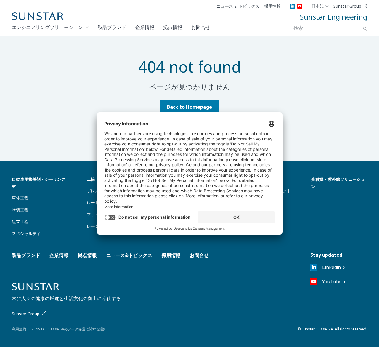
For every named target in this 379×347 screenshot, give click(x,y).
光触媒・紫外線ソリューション (338, 182)
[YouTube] (299, 6)
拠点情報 (172, 27)
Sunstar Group (347, 6)
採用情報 (272, 6)
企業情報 (144, 27)
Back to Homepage (189, 107)
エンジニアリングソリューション (47, 27)
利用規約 (19, 329)
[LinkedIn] (292, 6)
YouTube (331, 281)
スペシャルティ (26, 233)
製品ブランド (112, 27)
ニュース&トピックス (129, 255)
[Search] (365, 29)
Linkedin (331, 267)
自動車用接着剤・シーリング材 (38, 182)
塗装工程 (20, 209)
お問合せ (200, 27)
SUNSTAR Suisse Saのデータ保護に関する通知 (69, 329)
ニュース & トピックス (237, 6)
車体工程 (20, 198)
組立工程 (20, 221)
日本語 (317, 6)
